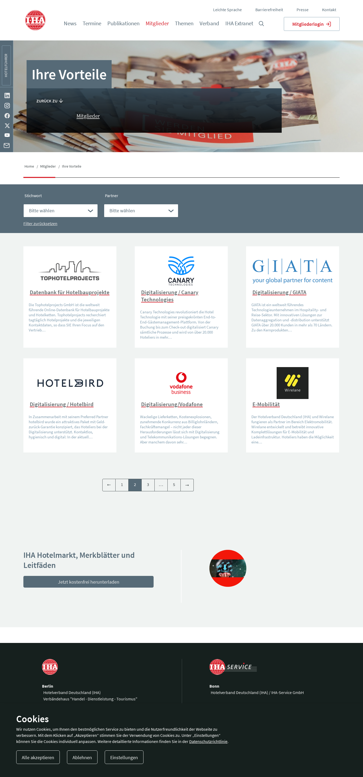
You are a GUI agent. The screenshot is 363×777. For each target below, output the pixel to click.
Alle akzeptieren (38, 757)
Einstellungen (124, 757)
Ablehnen (82, 757)
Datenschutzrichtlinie (208, 741)
